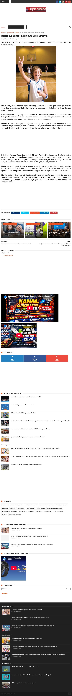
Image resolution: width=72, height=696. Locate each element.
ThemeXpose (11, 694)
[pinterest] (66, 2)
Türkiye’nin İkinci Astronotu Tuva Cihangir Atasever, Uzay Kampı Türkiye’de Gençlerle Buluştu (40, 421)
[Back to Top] (69, 693)
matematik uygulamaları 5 (54, 508)
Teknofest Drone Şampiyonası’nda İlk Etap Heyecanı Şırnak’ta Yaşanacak (32, 544)
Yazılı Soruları (30, 508)
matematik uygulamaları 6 (9, 511)
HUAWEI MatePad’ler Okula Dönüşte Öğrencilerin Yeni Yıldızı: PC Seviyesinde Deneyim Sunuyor (40, 456)
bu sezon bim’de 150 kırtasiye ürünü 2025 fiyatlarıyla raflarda (30, 429)
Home (3, 27)
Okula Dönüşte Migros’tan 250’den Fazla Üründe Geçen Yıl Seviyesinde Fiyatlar (35, 448)
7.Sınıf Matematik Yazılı (46, 505)
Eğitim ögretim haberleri (13, 32)
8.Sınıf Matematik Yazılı (61, 505)
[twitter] (60, 2)
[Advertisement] (36, 18)
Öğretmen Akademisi (15, 514)
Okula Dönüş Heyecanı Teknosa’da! (22, 405)
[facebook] (57, 2)
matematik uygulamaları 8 (43, 511)
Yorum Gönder (8, 256)
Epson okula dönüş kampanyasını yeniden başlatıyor (28, 437)
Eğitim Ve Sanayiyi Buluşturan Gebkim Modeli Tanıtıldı (58, 233)
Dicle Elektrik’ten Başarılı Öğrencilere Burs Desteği (26, 464)
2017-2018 (5, 505)
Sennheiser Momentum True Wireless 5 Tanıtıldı (26, 397)
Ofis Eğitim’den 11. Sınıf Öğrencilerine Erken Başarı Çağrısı (34, 232)
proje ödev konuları (58, 511)
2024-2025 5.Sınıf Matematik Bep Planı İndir (25, 667)
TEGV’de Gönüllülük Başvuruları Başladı (23, 413)
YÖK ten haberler (40, 508)
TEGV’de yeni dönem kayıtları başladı (23, 683)
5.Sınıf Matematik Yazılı (16, 505)
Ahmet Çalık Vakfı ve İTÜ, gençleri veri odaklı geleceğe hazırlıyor (29, 536)
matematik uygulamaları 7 (26, 511)
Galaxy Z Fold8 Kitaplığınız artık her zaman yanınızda (26, 528)
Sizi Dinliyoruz (5, 445)
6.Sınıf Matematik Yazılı (31, 505)
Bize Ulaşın (5, 508)
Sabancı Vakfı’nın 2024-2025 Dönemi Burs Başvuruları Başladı (31, 675)
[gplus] (69, 2)
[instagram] (63, 2)
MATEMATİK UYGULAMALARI (17, 508)
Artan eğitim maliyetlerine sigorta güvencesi (11, 233)
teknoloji (4, 514)
